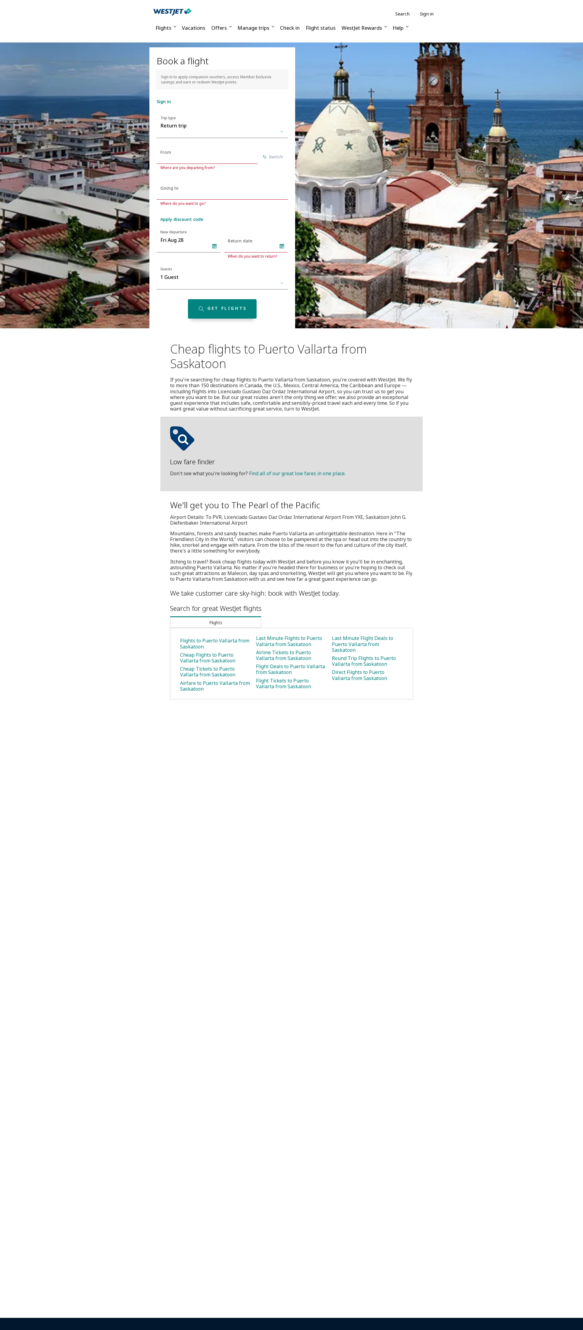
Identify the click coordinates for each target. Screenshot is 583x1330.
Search (402, 14)
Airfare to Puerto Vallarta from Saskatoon (215, 686)
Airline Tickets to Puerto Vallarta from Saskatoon (283, 655)
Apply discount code (181, 219)
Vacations (193, 27)
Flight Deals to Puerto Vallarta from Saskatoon (290, 669)
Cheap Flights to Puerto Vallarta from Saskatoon (207, 657)
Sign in (427, 14)
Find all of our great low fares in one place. (297, 473)
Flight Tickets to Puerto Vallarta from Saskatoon (283, 683)
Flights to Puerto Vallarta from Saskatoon (214, 643)
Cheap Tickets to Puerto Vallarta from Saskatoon (207, 671)
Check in (290, 27)
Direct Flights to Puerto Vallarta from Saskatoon (359, 675)
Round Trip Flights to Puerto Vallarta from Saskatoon (364, 661)
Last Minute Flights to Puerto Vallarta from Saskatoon (289, 641)
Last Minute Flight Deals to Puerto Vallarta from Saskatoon (362, 644)
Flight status (321, 27)
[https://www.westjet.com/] (172, 12)
